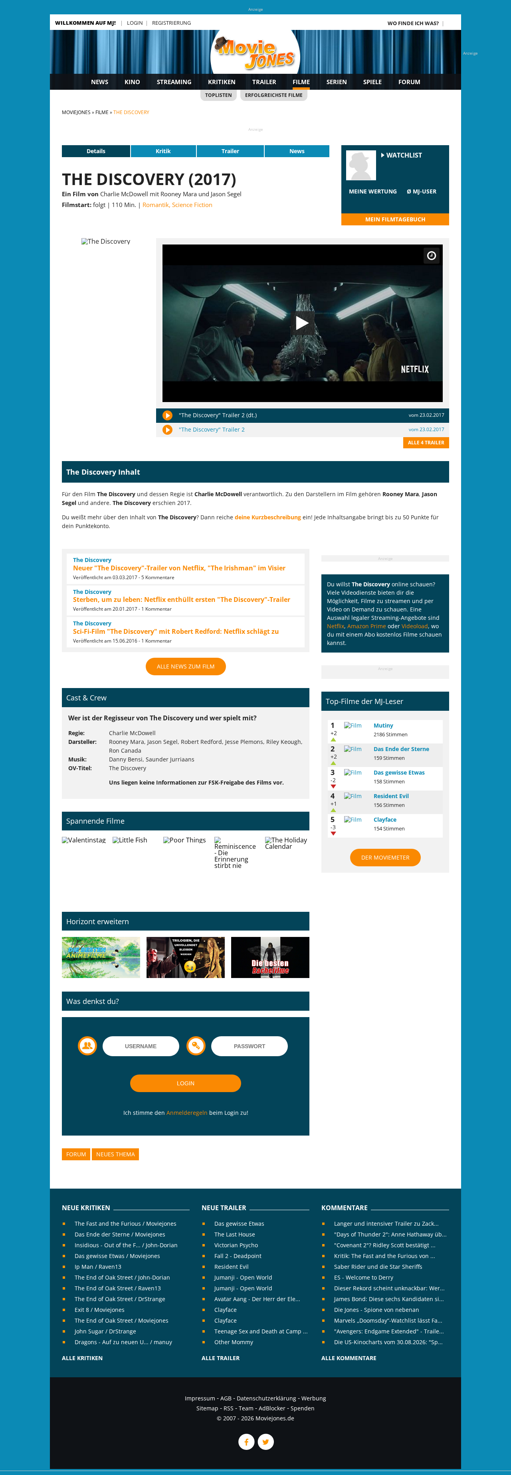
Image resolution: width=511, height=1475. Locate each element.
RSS (229, 1408)
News (99, 82)
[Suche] (452, 23)
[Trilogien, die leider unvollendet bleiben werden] (186, 958)
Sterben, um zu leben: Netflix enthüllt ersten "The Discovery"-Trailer (181, 599)
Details (96, 151)
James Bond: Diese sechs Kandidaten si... (389, 1299)
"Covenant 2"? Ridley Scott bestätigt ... (385, 1245)
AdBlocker (272, 1408)
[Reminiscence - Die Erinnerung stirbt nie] (236, 868)
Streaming (174, 82)
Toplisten (218, 95)
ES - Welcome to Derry (363, 1277)
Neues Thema (115, 1154)
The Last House (234, 1234)
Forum (409, 82)
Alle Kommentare (348, 1358)
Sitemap (207, 1408)
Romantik (156, 205)
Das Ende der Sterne (401, 749)
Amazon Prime (366, 626)
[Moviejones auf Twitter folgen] (265, 1447)
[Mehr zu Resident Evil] (356, 796)
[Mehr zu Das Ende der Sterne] (356, 749)
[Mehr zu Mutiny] (356, 725)
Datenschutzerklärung (266, 1398)
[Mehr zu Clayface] (356, 819)
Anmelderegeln (187, 1112)
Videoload (415, 626)
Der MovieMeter (385, 857)
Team (246, 1408)
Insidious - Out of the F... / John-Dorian (126, 1245)
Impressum (200, 1398)
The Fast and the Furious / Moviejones (125, 1223)
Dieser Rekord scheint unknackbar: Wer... (389, 1288)
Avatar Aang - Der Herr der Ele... (257, 1299)
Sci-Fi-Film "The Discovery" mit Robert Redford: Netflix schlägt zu (176, 631)
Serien (337, 82)
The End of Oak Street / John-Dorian (122, 1277)
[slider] (373, 201)
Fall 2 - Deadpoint (237, 1256)
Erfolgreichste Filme (274, 95)
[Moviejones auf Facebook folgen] (246, 1447)
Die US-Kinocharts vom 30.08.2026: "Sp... (388, 1342)
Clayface (385, 819)
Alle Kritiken (82, 1358)
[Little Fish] (135, 868)
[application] (302, 323)
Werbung (313, 1398)
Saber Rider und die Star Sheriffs (378, 1266)
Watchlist (404, 155)
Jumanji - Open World (243, 1277)
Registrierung (171, 22)
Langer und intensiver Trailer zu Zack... (386, 1223)
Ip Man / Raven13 (98, 1266)
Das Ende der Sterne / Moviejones (120, 1234)
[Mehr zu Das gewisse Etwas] (356, 772)
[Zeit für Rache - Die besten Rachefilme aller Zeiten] (270, 958)
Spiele (372, 82)
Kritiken (222, 82)
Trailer (264, 82)
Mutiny (383, 725)
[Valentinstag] (84, 868)
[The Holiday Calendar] (287, 868)
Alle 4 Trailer (426, 442)
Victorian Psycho (236, 1245)
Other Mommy (233, 1342)
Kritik (163, 151)
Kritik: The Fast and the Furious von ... (384, 1256)
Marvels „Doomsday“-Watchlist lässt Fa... (388, 1320)
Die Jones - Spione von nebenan (376, 1309)
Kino (132, 82)
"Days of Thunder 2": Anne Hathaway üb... (390, 1234)
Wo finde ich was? (413, 23)
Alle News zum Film (186, 666)
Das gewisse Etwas (399, 772)
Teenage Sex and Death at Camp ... (261, 1331)
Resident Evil (391, 796)
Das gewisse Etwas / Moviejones (117, 1256)
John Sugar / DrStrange (105, 1331)
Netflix (335, 626)
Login (135, 22)
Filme (301, 82)
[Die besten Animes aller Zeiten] (101, 958)
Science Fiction (192, 205)
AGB (226, 1398)
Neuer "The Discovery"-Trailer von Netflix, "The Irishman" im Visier (179, 568)
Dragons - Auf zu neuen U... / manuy (123, 1342)
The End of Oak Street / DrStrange (120, 1299)
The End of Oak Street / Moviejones (121, 1320)
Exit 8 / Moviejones (100, 1309)
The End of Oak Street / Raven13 (118, 1288)
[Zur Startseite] (255, 60)
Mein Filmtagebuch (395, 219)
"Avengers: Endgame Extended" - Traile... (389, 1331)
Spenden (303, 1408)
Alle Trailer (221, 1358)
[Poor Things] (185, 868)
